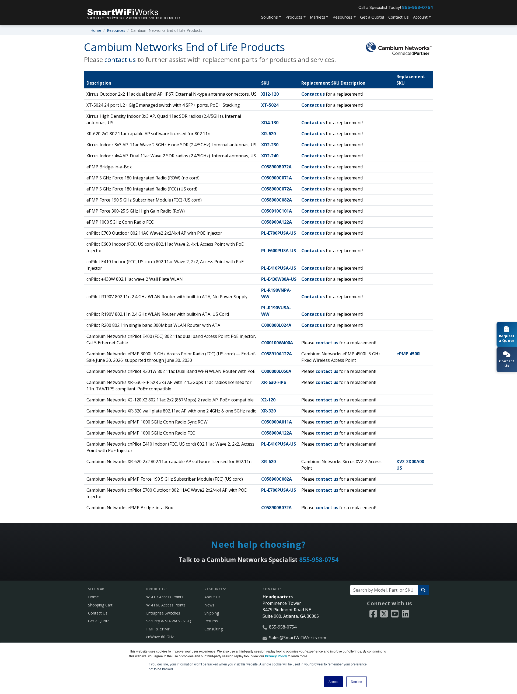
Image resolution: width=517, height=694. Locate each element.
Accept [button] (333, 681)
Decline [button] (356, 681)
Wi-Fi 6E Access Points (166, 605)
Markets (317, 17)
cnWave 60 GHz (160, 636)
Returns (211, 620)
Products (293, 17)
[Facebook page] (373, 614)
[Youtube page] (395, 614)
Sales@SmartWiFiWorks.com (297, 638)
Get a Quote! (372, 17)
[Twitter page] (384, 614)
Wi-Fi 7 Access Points (164, 596)
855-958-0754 (417, 7)
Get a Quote (99, 620)
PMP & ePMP (158, 628)
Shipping (211, 613)
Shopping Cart (100, 605)
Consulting (213, 628)
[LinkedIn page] (405, 614)
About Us (212, 596)
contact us (120, 59)
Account (420, 17)
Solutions (269, 17)
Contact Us (398, 17)
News (209, 605)
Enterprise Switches (163, 613)
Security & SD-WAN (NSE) (168, 620)
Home (95, 30)
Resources (342, 17)
